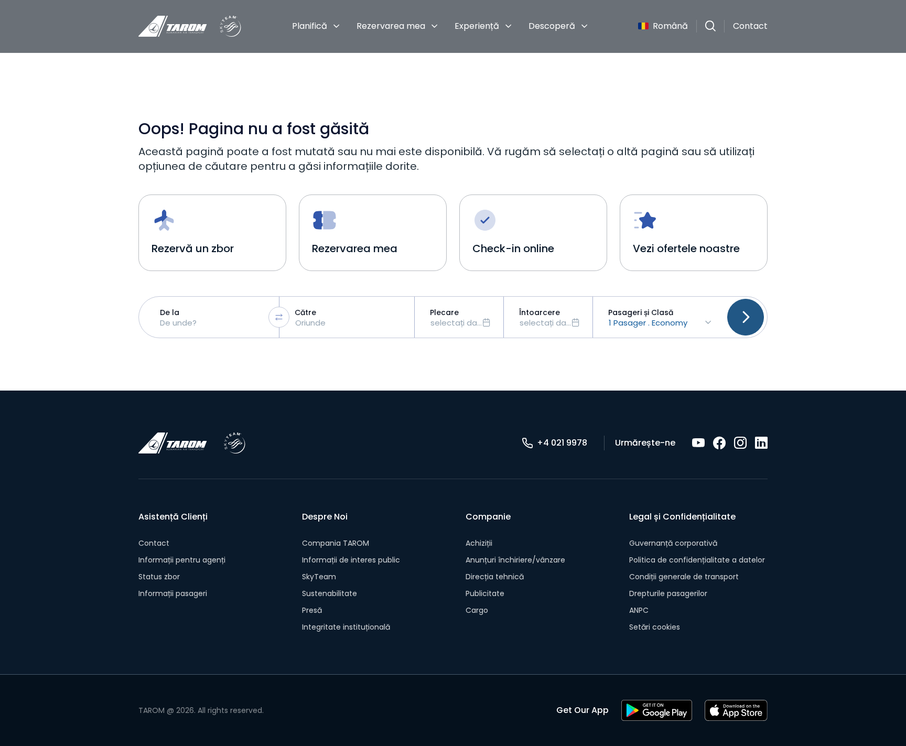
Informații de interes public (351, 560)
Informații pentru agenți (181, 560)
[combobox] (211, 317)
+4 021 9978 (562, 443)
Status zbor (159, 576)
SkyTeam (319, 576)
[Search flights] (745, 317)
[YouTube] (698, 443)
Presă (312, 610)
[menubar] (440, 26)
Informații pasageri (172, 593)
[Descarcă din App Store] (736, 710)
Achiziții (479, 543)
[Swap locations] (278, 317)
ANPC (639, 610)
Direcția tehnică (495, 576)
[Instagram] (740, 443)
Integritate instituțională (346, 627)
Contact (750, 26)
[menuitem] (316, 26)
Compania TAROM (335, 543)
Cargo (477, 610)
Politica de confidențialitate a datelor (697, 560)
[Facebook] (719, 443)
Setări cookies (654, 627)
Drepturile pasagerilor (668, 593)
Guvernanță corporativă (673, 543)
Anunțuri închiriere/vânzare (515, 560)
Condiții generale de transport (684, 576)
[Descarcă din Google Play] (656, 710)
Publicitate (485, 593)
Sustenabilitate (329, 593)
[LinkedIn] (761, 443)
